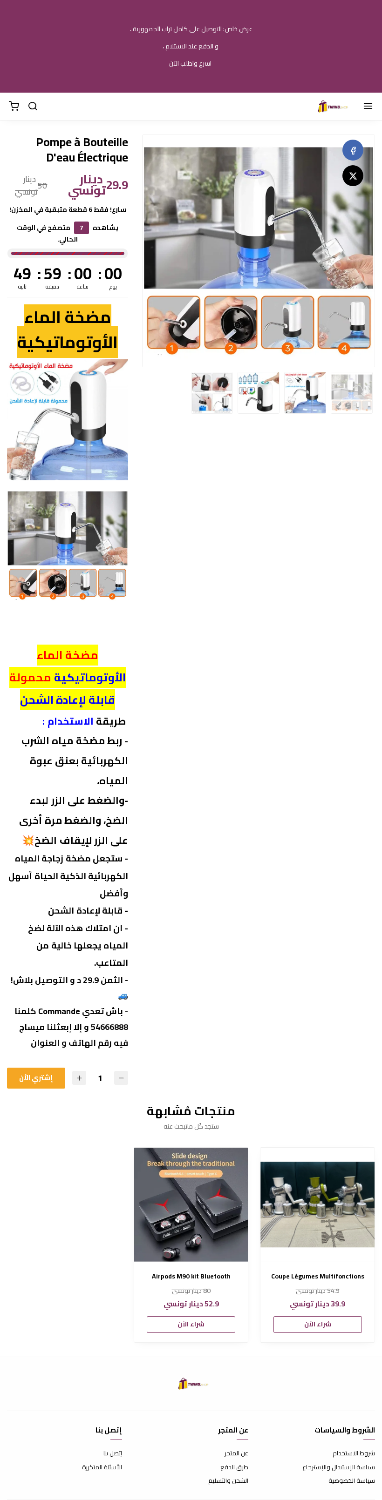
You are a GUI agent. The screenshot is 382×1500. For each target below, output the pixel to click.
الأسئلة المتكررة (102, 1467)
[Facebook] (352, 150)
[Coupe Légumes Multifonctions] (317, 1205)
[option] (259, 251)
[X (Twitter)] (352, 175)
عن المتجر (236, 1453)
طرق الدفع (234, 1467)
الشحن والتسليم (228, 1481)
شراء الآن (317, 1324)
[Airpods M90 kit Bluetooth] (191, 1205)
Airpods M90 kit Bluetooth (191, 1276)
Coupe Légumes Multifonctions (317, 1276)
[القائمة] (368, 107)
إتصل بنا (112, 1453)
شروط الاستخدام (354, 1453)
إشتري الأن (36, 1077)
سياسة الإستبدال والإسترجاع (338, 1467)
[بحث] (33, 107)
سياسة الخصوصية (351, 1481)
